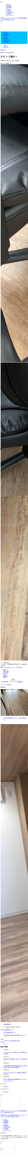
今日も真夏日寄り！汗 (10, 1032)
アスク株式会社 (19, 681)
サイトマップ (10, 15)
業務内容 (9, 6)
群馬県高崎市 (7, 1024)
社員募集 (9, 10)
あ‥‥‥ (6, 1043)
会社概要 (9, 13)
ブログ (8, 9)
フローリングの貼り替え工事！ (12, 1040)
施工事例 (9, 7)
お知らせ (9, 684)
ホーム (8, 4)
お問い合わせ (10, 12)
